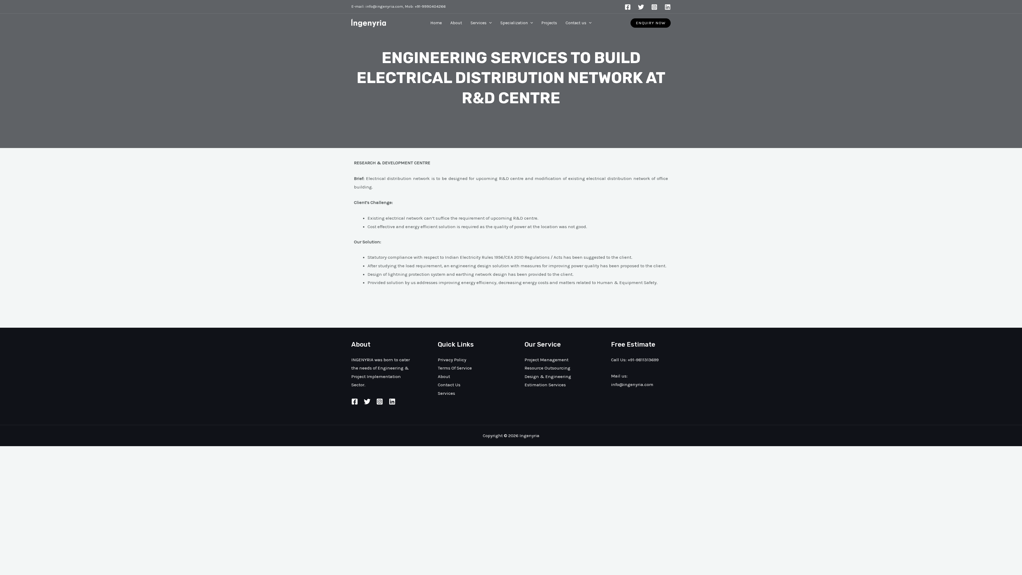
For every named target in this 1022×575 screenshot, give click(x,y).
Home (436, 22)
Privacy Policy (452, 359)
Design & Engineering (548, 376)
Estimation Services (545, 384)
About (456, 22)
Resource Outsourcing (547, 368)
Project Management (546, 359)
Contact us (576, 22)
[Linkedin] (668, 7)
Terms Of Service (455, 368)
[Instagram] (654, 7)
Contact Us (449, 384)
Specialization (514, 22)
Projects (549, 22)
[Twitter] (641, 7)
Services (479, 22)
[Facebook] (628, 7)
